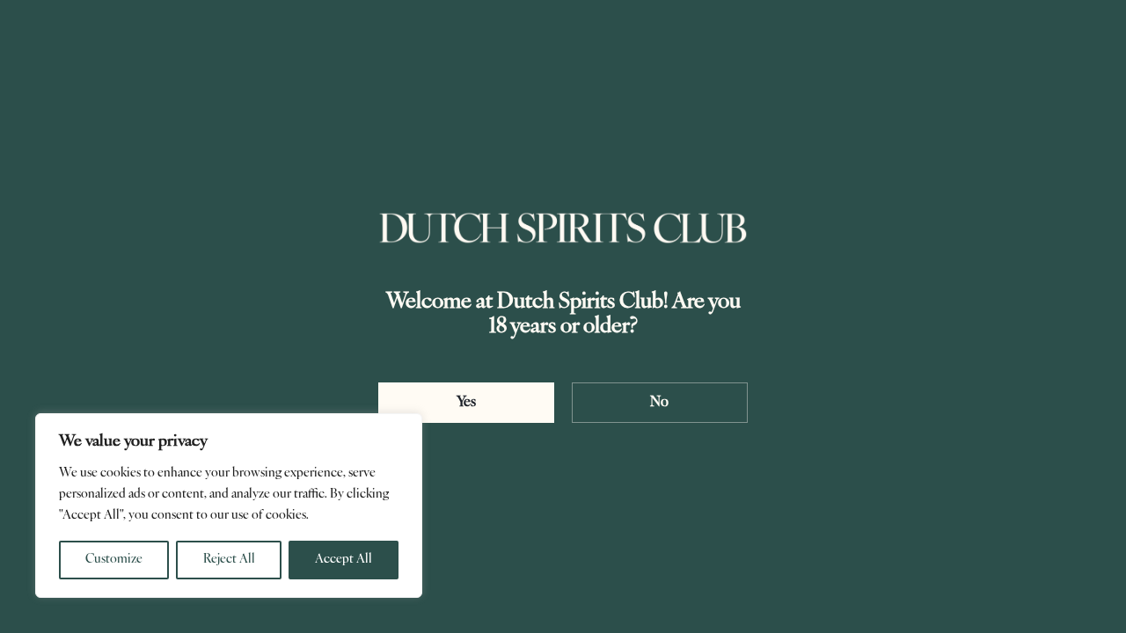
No (659, 403)
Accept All (343, 559)
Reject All (229, 559)
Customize (114, 559)
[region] (228, 505)
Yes (466, 403)
